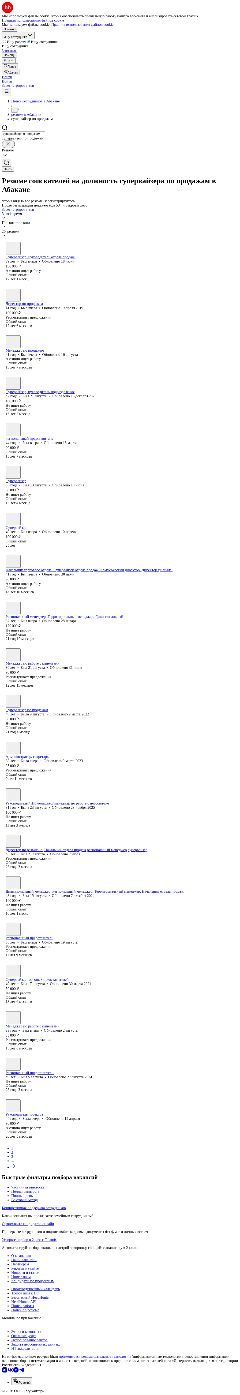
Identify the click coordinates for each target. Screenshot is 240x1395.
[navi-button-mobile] (6, 91)
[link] (10, 66)
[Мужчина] (13, 248)
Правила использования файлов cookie (82, 24)
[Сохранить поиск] (6, 163)
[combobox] (23, 133)
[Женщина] (13, 701)
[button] (7, 77)
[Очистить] (8, 144)
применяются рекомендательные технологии (95, 1356)
